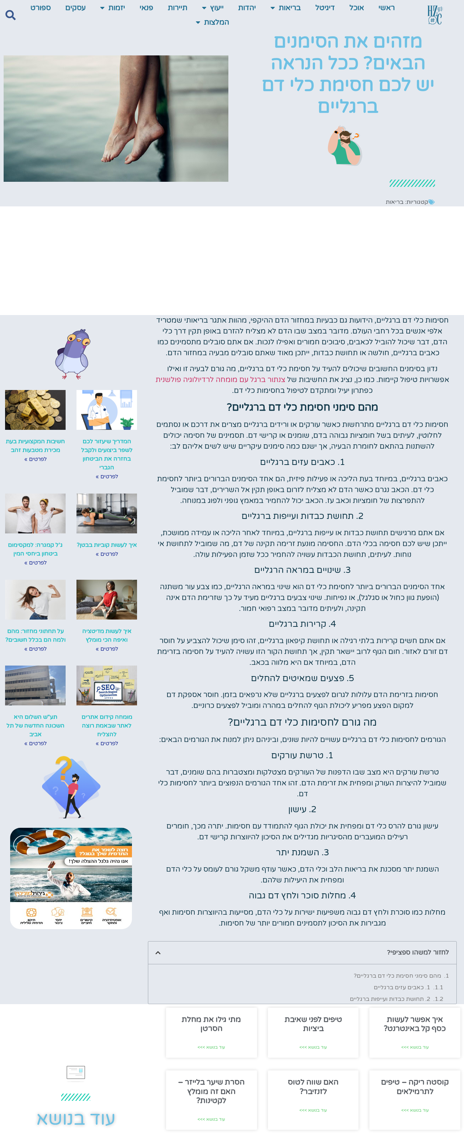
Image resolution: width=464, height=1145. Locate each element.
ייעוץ (217, 8)
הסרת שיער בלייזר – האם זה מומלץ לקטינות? (211, 1091)
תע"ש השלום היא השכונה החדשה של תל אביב (36, 725)
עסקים (75, 8)
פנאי (146, 8)
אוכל (356, 8)
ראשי (386, 8)
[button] (10, 15)
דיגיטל (325, 8)
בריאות (290, 8)
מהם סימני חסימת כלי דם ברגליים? (397, 976)
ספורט (40, 8)
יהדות (247, 8)
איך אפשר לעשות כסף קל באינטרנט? (415, 1024)
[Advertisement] (232, 260)
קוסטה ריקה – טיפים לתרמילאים (415, 1087)
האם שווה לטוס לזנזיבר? (313, 1087)
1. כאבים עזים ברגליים (402, 987)
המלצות (216, 22)
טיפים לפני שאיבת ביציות (313, 1024)
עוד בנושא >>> (415, 1047)
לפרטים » (107, 476)
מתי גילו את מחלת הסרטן (211, 1024)
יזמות (116, 8)
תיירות (177, 8)
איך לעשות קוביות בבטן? (107, 545)
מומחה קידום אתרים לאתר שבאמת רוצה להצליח (107, 725)
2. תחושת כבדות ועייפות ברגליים (390, 999)
